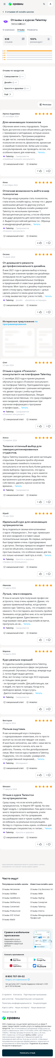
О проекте (7, 994)
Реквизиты (32, 29)
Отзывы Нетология (11, 889)
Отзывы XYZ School (11, 915)
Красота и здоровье (25, 559)
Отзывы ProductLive (11, 911)
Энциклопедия (40, 1003)
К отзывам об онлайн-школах (19, 12)
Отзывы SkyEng (37, 898)
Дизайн (19, 300)
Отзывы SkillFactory (11, 902)
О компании (9, 29)
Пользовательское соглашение (29, 999)
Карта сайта (7, 1007)
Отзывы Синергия (38, 902)
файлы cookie (31, 1035)
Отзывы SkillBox (9, 893)
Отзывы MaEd (8, 919)
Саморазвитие (22, 156)
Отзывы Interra (37, 911)
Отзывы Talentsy (38, 906)
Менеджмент (22, 763)
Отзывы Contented (10, 906)
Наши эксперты (22, 1007)
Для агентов (7, 999)
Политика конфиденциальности (17, 1003)
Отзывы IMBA (36, 893)
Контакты (17, 994)
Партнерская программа (35, 994)
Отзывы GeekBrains (11, 898)
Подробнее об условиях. (38, 1043)
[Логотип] (27, 1018)
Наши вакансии (38, 1007)
